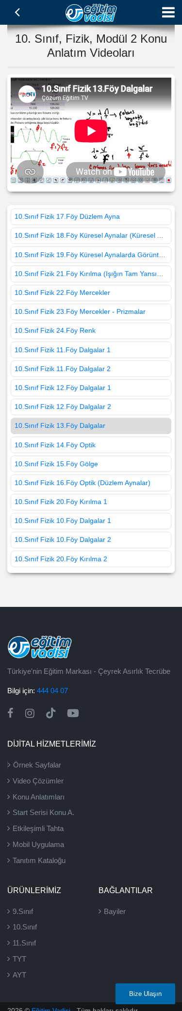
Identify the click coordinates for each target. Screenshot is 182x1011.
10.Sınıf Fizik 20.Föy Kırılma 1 (61, 502)
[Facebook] (10, 713)
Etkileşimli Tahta (38, 828)
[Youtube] (73, 713)
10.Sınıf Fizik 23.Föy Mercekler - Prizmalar (80, 311)
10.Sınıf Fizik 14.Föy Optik (55, 445)
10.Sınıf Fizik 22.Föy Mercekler (62, 292)
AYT (19, 975)
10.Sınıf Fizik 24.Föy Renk (55, 330)
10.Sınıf (25, 927)
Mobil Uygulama (38, 844)
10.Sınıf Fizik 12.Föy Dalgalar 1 (63, 387)
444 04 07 (52, 690)
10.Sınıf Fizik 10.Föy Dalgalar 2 (63, 539)
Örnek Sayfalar (37, 765)
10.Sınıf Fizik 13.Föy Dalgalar (60, 425)
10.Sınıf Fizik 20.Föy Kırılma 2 (61, 559)
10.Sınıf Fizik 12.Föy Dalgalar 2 (63, 406)
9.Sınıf (23, 911)
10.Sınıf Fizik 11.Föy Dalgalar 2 (63, 369)
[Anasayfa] (91, 12)
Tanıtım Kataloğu (39, 860)
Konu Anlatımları (39, 797)
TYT (19, 959)
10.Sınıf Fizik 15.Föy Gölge (56, 464)
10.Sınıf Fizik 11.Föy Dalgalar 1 (63, 350)
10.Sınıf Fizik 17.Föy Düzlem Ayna (67, 216)
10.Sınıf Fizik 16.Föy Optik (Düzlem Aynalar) (82, 483)
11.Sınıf (24, 943)
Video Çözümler (38, 781)
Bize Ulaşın (145, 993)
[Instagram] (29, 713)
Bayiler (115, 911)
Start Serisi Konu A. (43, 812)
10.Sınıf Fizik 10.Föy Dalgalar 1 (63, 520)
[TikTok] (50, 713)
